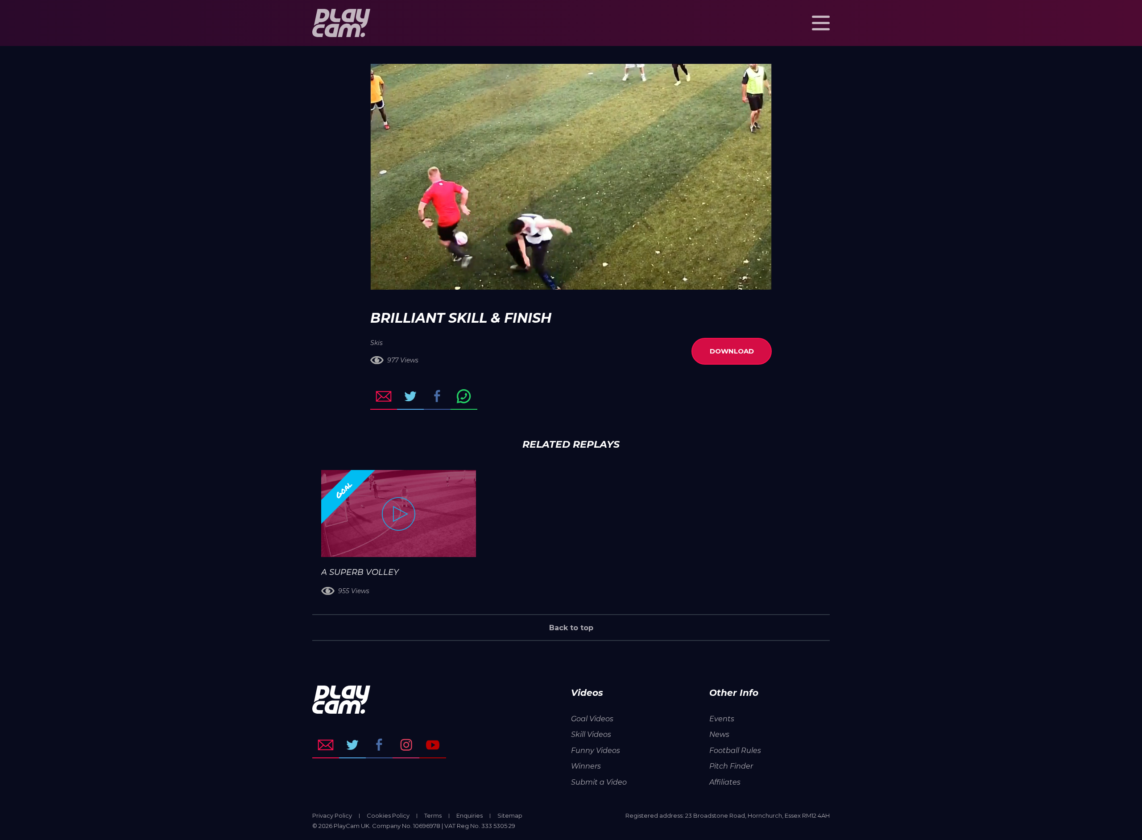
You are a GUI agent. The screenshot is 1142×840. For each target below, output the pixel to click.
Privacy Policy (332, 815)
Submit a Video (599, 782)
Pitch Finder (731, 766)
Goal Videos (592, 719)
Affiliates (725, 782)
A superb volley (360, 572)
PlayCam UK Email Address (325, 745)
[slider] (547, 278)
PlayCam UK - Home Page (341, 23)
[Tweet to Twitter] (410, 396)
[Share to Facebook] (437, 396)
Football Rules (735, 750)
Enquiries (469, 815)
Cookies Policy (388, 815)
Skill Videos (591, 734)
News (719, 734)
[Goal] (398, 513)
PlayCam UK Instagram (406, 745)
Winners (586, 766)
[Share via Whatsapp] (464, 396)
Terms (433, 815)
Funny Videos (595, 750)
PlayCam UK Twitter (352, 745)
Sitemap (509, 815)
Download (732, 351)
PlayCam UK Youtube (432, 745)
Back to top (571, 628)
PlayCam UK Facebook (379, 745)
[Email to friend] (383, 396)
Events (721, 719)
